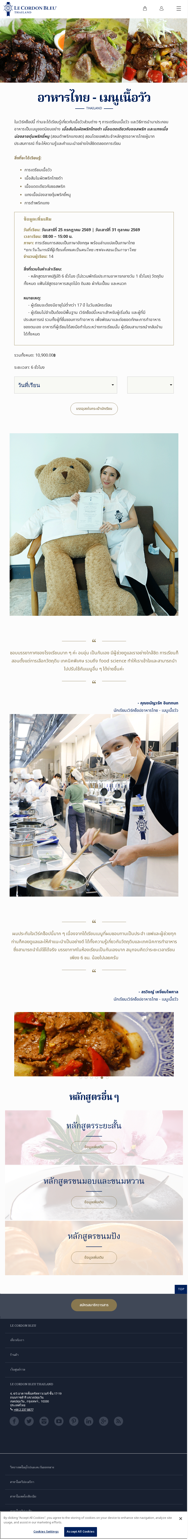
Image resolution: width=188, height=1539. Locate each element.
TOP (181, 1289)
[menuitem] (145, 9)
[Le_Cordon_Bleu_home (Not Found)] (30, 9)
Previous (19, 1052)
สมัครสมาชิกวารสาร (94, 1305)
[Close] (181, 1519)
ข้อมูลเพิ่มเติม (94, 1147)
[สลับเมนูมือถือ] (179, 9)
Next (169, 1052)
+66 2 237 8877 (23, 1409)
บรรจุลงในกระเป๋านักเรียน (94, 408)
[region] (94, 1525)
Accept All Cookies (80, 1531)
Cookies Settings (46, 1531)
